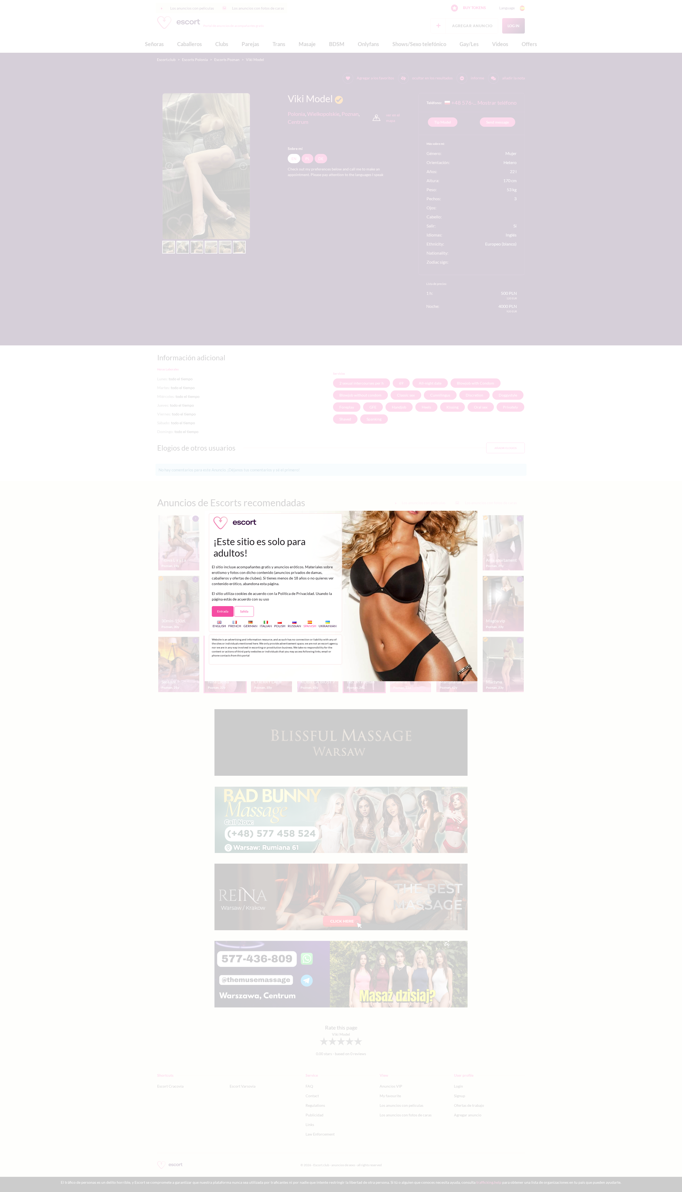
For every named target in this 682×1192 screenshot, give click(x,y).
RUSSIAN (294, 626)
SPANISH (309, 626)
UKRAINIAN (327, 626)
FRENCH (234, 626)
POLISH (279, 626)
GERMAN (250, 626)
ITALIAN (266, 626)
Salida (244, 611)
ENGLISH (219, 626)
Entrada (222, 611)
